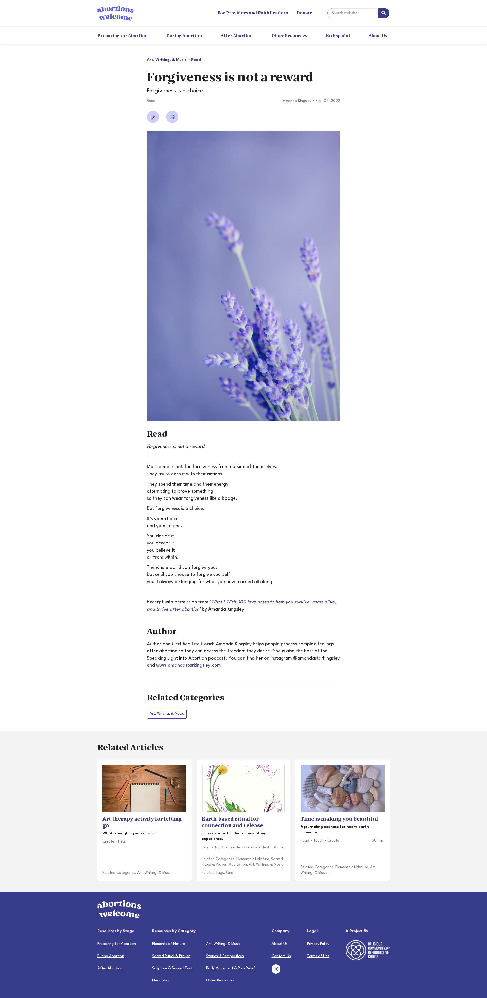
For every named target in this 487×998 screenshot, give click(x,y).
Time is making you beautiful (339, 819)
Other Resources (289, 35)
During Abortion (184, 35)
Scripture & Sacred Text (172, 968)
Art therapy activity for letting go (142, 822)
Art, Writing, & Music (166, 60)
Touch (219, 847)
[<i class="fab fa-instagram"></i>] (276, 970)
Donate (304, 13)
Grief (230, 873)
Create (108, 842)
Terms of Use (318, 956)
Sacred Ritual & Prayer (171, 956)
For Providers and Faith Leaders (253, 13)
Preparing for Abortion (122, 35)
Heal (122, 842)
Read (196, 60)
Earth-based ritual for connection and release (232, 822)
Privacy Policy (318, 944)
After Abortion (237, 35)
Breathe (250, 847)
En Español (338, 35)
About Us (378, 35)
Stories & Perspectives (225, 956)
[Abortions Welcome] (115, 13)
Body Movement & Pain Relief (230, 968)
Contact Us (281, 956)
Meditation (238, 865)
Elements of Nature (252, 859)
